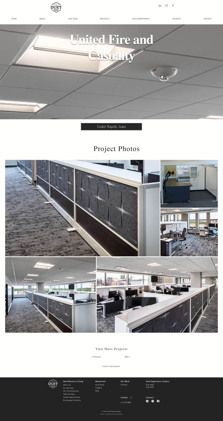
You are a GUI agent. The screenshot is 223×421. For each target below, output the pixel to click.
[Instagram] (152, 401)
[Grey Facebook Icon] (173, 5)
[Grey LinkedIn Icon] (160, 5)
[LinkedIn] (147, 401)
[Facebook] (158, 401)
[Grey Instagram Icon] (166, 5)
